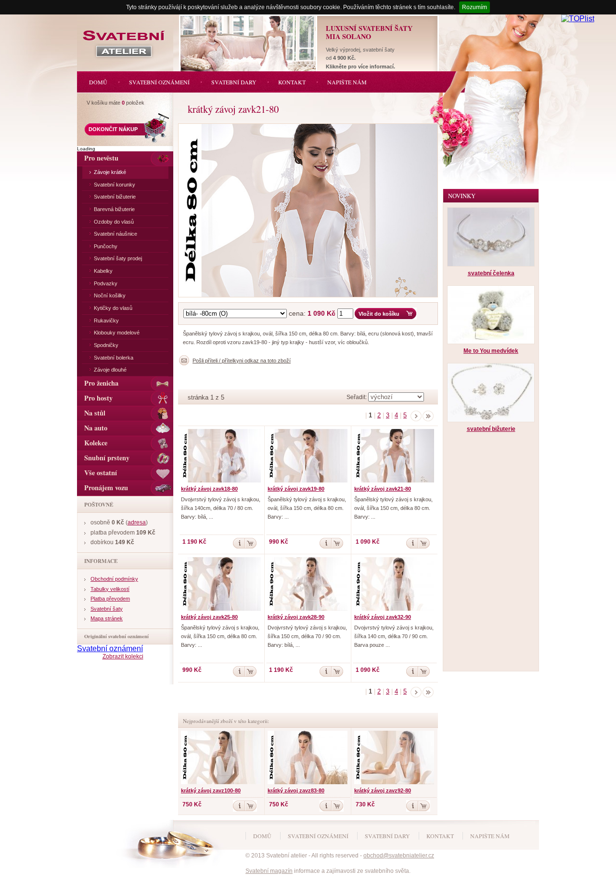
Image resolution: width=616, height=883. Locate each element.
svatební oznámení (318, 836)
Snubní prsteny (106, 458)
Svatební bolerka (113, 358)
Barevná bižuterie (114, 209)
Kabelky (103, 271)
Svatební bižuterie (115, 197)
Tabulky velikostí (109, 589)
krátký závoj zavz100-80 (211, 790)
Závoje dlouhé (110, 370)
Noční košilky (110, 295)
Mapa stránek (106, 618)
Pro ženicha (101, 383)
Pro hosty (98, 398)
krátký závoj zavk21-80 (382, 489)
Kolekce (95, 443)
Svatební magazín (269, 871)
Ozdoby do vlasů (114, 222)
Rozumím (474, 7)
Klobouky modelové (117, 332)
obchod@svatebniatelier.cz (398, 855)
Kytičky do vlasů (113, 308)
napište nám (490, 836)
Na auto (95, 428)
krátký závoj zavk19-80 (296, 489)
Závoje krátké (110, 172)
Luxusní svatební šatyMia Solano (369, 32)
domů (262, 836)
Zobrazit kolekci (123, 656)
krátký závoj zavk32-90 (382, 617)
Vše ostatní (100, 473)
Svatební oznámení (110, 648)
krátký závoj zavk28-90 (296, 617)
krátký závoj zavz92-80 (382, 790)
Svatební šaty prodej (118, 258)
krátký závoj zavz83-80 (296, 790)
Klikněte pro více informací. (360, 66)
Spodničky (106, 345)
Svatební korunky (114, 184)
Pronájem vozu (106, 487)
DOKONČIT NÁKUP (113, 129)
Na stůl (94, 413)
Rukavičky (106, 320)
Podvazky (105, 283)
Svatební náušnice (115, 234)
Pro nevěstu (101, 158)
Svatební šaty (106, 609)
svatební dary (387, 836)
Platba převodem (110, 599)
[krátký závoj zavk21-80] (310, 126)
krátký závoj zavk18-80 (209, 489)
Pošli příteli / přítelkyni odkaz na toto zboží (241, 360)
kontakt (440, 836)
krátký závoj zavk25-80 (209, 617)
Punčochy (105, 246)
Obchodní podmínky (114, 579)
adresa (137, 522)
